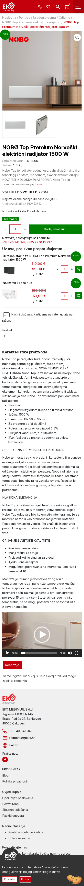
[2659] (78, 269)
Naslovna (9, 17)
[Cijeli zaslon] (76, 653)
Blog (5, 775)
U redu (25, 879)
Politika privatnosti (15, 781)
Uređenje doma (44, 17)
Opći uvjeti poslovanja (17, 798)
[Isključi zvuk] (70, 653)
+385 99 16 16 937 (39, 242)
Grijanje (64, 17)
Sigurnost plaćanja (15, 810)
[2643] (78, 295)
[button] (77, 37)
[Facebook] (5, 336)
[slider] (39, 653)
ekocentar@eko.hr (21, 738)
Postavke (9, 879)
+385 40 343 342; (14, 242)
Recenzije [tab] (12, 665)
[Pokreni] (8, 653)
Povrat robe (10, 804)
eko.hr (13, 745)
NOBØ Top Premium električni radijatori (31, 22)
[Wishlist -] (49, 7)
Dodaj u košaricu (55, 229)
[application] (42, 634)
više (40, 184)
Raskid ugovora (13, 816)
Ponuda (24, 17)
